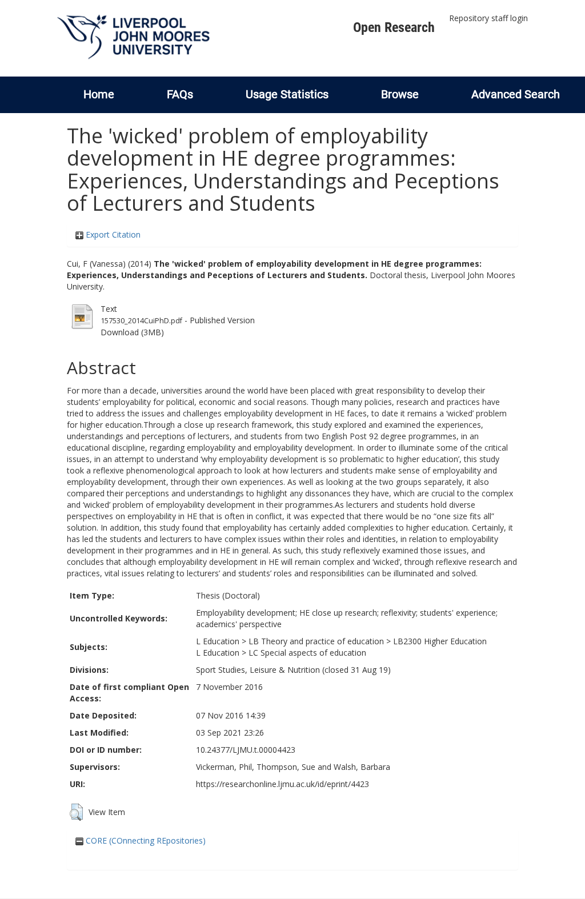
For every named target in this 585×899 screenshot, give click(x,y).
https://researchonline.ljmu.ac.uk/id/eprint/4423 (282, 783)
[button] (76, 812)
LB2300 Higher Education (440, 641)
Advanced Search (515, 94)
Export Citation (112, 234)
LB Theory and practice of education (316, 641)
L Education (217, 641)
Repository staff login (488, 18)
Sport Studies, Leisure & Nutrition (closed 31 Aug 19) (293, 669)
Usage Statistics (287, 94)
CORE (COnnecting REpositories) (144, 840)
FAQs (180, 94)
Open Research (394, 27)
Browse (400, 94)
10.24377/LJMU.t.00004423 (245, 749)
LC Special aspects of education (307, 652)
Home (98, 94)
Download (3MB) (132, 332)
